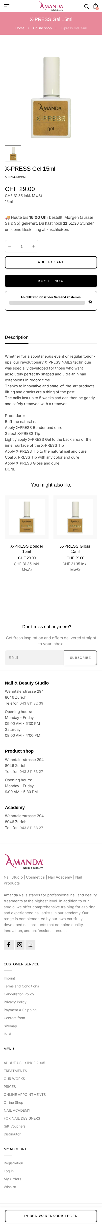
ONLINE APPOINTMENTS (25, 1094)
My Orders (12, 1179)
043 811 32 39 (31, 703)
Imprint (9, 978)
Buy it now (51, 281)
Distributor (12, 1134)
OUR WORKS (14, 1079)
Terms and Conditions (21, 986)
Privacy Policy (15, 1002)
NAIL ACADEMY (17, 1110)
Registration (13, 1163)
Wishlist (10, 1187)
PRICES (10, 1086)
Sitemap (10, 1026)
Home (20, 28)
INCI (7, 1034)
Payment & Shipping (20, 1010)
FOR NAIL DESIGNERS (22, 1118)
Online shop (42, 28)
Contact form (14, 1018)
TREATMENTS (15, 1071)
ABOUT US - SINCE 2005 (24, 1063)
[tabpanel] (14, 154)
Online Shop (13, 1102)
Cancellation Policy (19, 994)
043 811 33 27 (31, 771)
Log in (9, 1171)
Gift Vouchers (15, 1126)
